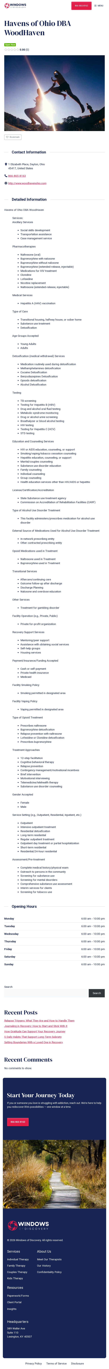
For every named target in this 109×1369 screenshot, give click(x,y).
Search (8, 987)
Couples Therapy (17, 1272)
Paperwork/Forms (18, 1295)
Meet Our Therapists (49, 1259)
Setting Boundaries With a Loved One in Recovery (33, 1042)
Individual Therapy (18, 1259)
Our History (44, 1265)
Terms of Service (56, 1363)
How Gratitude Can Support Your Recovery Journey (34, 1031)
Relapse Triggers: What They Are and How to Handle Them (39, 1020)
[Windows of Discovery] (15, 5)
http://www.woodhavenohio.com (27, 183)
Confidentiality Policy (49, 1272)
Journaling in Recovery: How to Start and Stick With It (35, 1026)
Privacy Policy (33, 1363)
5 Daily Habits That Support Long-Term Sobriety (33, 1037)
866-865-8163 (81, 5)
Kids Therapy (15, 1278)
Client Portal (14, 1302)
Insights (11, 1309)
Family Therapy (16, 1265)
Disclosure (77, 1363)
